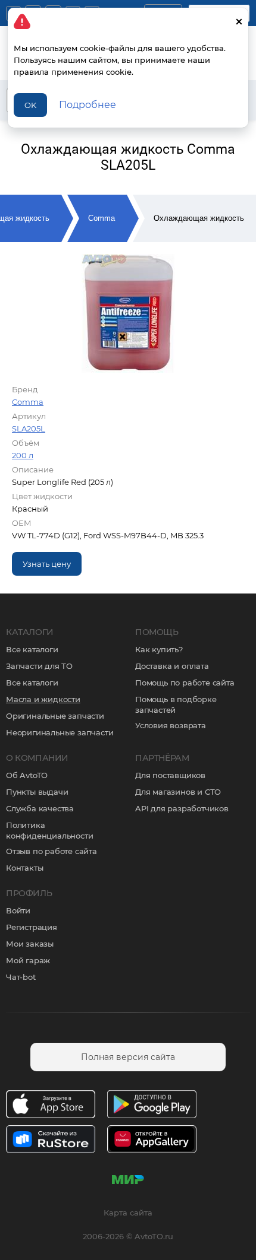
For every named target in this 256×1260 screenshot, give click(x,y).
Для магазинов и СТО (178, 791)
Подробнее (87, 104)
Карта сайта (128, 1212)
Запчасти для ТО (39, 666)
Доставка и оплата (172, 666)
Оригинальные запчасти (55, 716)
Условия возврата (170, 725)
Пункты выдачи (37, 791)
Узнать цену (47, 564)
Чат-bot (21, 977)
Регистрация (31, 927)
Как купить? (159, 649)
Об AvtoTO (27, 775)
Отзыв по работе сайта (51, 851)
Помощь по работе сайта (185, 682)
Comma (101, 218)
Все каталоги (32, 649)
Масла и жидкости (43, 699)
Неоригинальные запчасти (59, 732)
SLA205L (28, 428)
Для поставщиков (170, 775)
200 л (22, 455)
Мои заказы (30, 943)
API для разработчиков (182, 808)
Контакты (24, 867)
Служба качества (40, 808)
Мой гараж (28, 960)
